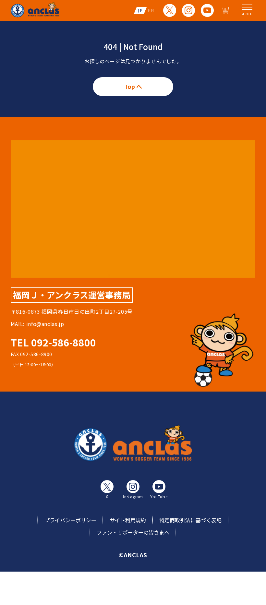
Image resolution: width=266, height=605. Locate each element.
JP (140, 10)
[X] (169, 10)
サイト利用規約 (128, 520)
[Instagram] (188, 10)
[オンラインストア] (226, 10)
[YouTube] (207, 10)
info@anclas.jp (45, 324)
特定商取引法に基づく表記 (190, 520)
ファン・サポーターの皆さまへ (133, 532)
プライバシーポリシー (70, 520)
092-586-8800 (63, 342)
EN (151, 10)
